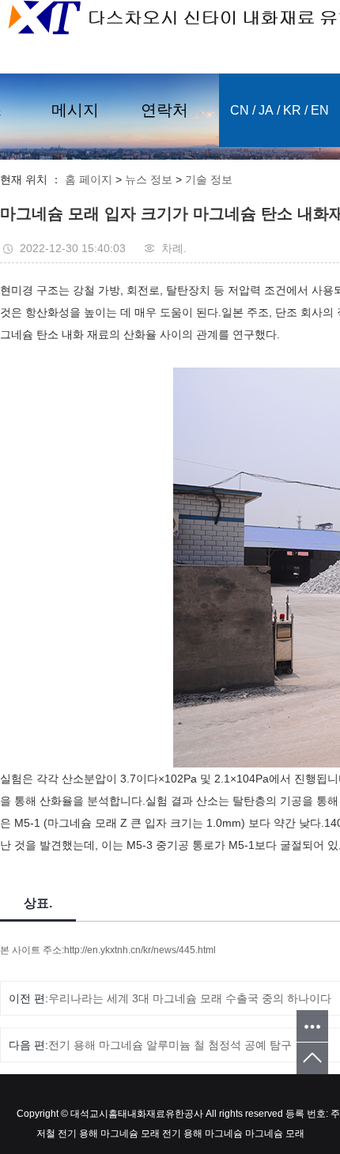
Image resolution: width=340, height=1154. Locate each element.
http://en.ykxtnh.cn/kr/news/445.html (140, 950)
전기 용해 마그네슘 (201, 1133)
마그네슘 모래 (273, 1133)
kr (292, 110)
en (320, 110)
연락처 (164, 110)
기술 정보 (208, 179)
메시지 (75, 110)
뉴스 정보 (148, 179)
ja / (269, 110)
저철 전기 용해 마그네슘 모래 (98, 1133)
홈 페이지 (88, 179)
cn (239, 110)
